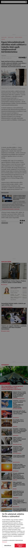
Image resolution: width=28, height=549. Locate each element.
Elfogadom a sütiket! (20, 545)
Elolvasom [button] (4, 542)
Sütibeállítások (7, 545)
